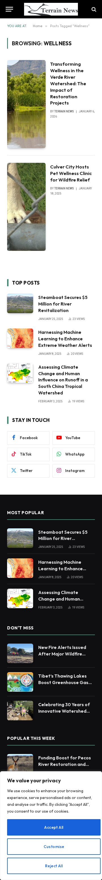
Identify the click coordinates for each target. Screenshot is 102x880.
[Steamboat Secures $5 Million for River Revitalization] (20, 303)
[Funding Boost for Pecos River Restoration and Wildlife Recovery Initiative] (20, 764)
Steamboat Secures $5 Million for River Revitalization (63, 303)
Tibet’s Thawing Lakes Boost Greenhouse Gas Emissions (63, 682)
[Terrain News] (51, 9)
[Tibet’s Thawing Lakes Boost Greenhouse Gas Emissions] (20, 682)
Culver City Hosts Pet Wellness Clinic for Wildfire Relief (71, 173)
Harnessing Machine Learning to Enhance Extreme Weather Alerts (65, 338)
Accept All (53, 827)
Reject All (54, 865)
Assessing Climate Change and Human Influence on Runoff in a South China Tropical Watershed (63, 380)
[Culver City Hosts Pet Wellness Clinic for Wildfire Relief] (26, 207)
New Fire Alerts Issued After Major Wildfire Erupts (62, 653)
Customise (54, 846)
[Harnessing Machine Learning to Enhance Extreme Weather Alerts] (20, 338)
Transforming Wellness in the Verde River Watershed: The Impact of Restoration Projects (68, 83)
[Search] (93, 9)
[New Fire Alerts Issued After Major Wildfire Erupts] (20, 653)
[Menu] (9, 9)
